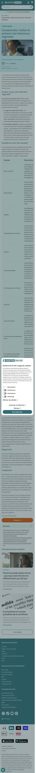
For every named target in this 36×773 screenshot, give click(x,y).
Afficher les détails (9, 400)
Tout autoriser (17, 412)
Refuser (17, 408)
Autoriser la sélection (17, 405)
